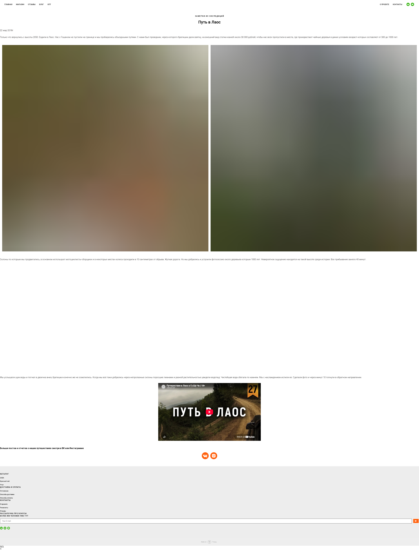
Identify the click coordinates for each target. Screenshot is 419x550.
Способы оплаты (6, 498)
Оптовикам (4, 491)
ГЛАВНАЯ (8, 4)
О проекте (3, 504)
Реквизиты (4, 507)
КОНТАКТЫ (397, 4)
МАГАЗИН (20, 4)
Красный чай (4, 481)
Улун (2, 485)
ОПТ (49, 4)
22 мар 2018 (6, 30)
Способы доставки (7, 494)
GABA (2, 478)
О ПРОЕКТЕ (384, 4)
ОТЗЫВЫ (31, 4)
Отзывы (3, 511)
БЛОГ (41, 4)
